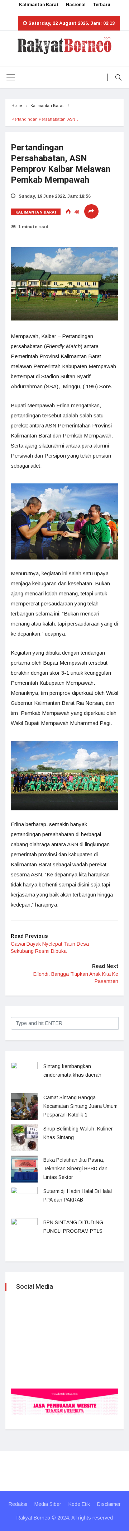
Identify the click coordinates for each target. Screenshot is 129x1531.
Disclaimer (109, 1504)
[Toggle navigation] (10, 77)
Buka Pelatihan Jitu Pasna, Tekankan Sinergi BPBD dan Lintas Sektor (75, 1168)
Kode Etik (79, 1504)
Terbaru (101, 4)
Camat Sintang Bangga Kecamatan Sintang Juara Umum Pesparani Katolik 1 (80, 1106)
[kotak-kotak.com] (64, 1401)
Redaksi (18, 1504)
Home (16, 105)
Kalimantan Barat (39, 4)
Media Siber (47, 1504)
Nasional (76, 4)
